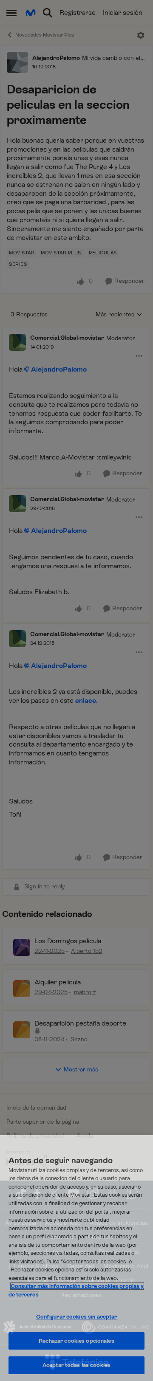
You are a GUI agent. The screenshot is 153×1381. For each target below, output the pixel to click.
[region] (76, 1258)
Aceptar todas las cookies (76, 1365)
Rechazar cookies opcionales (76, 1341)
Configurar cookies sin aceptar (76, 1316)
